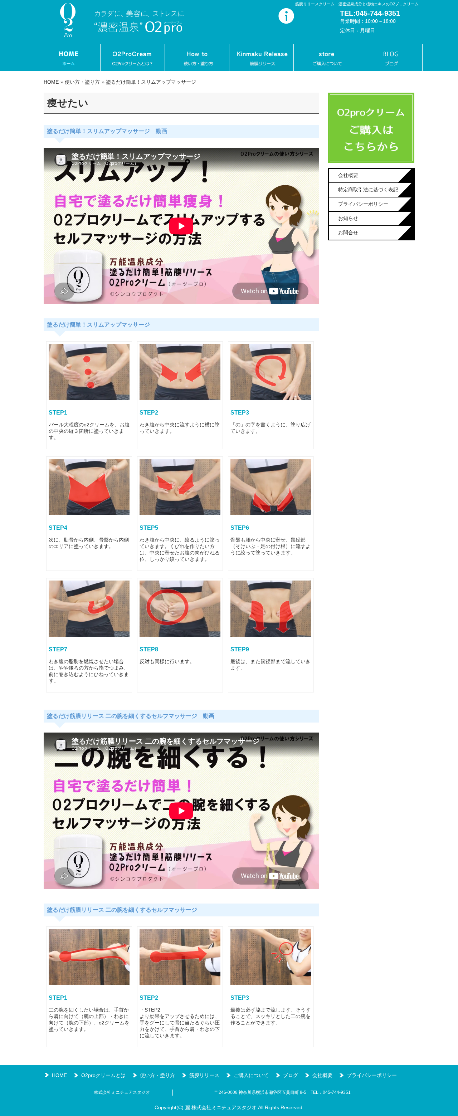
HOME (51, 82)
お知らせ (348, 218)
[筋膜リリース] (261, 57)
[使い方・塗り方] (197, 57)
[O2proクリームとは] (132, 57)
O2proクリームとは (103, 1075)
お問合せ (348, 232)
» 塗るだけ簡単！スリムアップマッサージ (149, 82)
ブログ (290, 1075)
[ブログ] (390, 57)
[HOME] (68, 57)
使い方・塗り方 (82, 82)
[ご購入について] (325, 57)
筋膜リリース (204, 1075)
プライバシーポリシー (363, 204)
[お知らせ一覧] (286, 22)
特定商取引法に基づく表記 (368, 189)
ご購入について (251, 1075)
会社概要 (348, 175)
